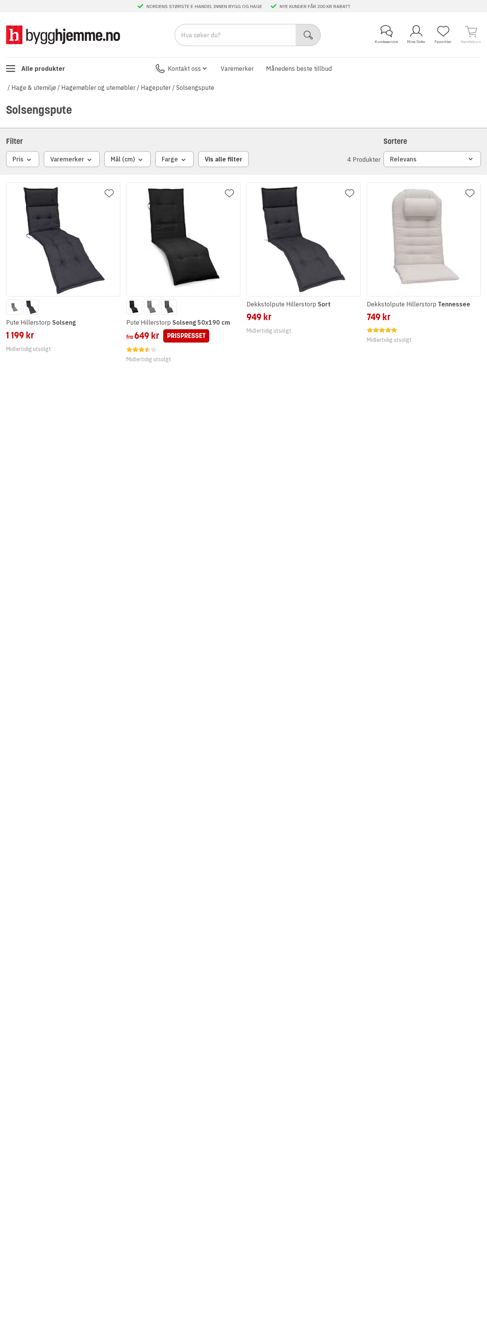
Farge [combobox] (170, 159)
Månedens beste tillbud (299, 68)
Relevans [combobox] (403, 159)
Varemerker (237, 68)
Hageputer (156, 87)
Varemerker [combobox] (67, 159)
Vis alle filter (223, 159)
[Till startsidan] (63, 35)
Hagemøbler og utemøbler (98, 87)
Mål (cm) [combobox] (123, 159)
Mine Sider (416, 41)
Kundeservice (386, 41)
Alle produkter (43, 68)
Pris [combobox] (18, 159)
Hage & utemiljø (33, 87)
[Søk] (308, 35)
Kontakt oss (184, 68)
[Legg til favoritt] (109, 193)
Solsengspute (195, 87)
